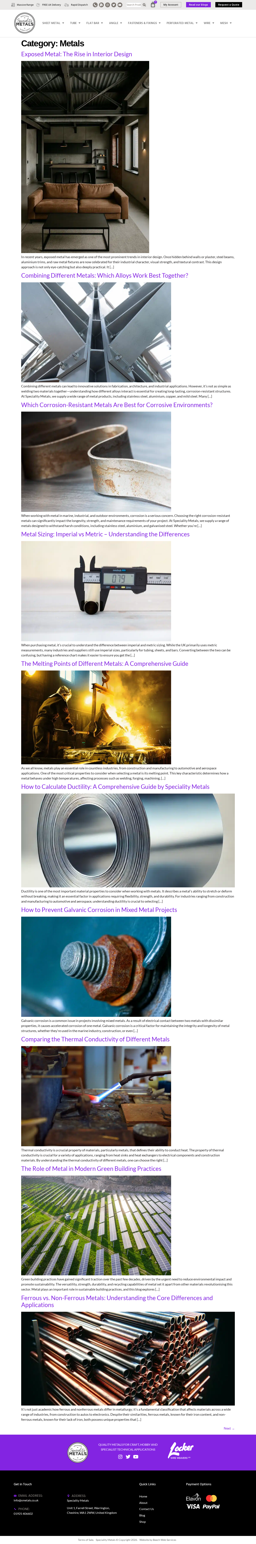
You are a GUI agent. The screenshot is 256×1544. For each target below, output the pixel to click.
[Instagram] (107, 4)
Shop (142, 1521)
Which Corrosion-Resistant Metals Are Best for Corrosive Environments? (117, 404)
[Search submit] (144, 5)
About (143, 1502)
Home (143, 1496)
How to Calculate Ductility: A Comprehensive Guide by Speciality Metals (115, 786)
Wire (207, 23)
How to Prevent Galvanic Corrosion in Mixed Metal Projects (99, 909)
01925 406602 (23, 1513)
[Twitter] (113, 4)
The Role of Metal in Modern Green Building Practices (91, 1168)
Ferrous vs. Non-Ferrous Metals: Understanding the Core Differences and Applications (117, 1301)
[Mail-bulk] (101, 4)
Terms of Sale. (86, 1539)
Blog (142, 1515)
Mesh (224, 23)
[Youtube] (120, 4)
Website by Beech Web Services (157, 1539)
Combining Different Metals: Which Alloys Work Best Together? (104, 275)
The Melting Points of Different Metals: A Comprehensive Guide (104, 663)
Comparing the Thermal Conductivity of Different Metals (95, 1039)
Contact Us (146, 1509)
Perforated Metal (180, 23)
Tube (73, 23)
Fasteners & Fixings (142, 23)
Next (229, 1428)
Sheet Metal (51, 23)
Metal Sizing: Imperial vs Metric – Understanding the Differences (105, 534)
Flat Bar (92, 23)
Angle (113, 23)
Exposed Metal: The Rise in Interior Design (76, 54)
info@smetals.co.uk (26, 1500)
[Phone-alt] (95, 4)
